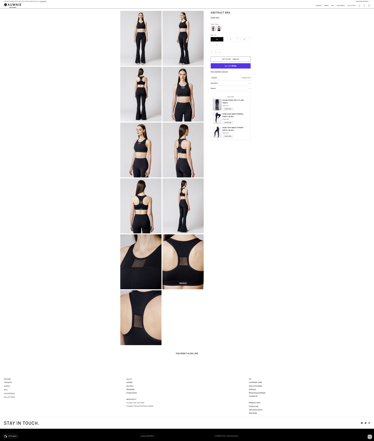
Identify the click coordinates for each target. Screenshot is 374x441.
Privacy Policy (131, 392)
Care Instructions (255, 409)
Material (213, 88)
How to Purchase (255, 386)
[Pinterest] (365, 423)
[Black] (214, 29)
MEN (5, 390)
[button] (326, 5)
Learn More (43, 1)
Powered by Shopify (232, 436)
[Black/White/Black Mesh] (219, 29)
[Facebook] (362, 423)
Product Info (253, 406)
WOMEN (7, 386)
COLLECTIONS (9, 397)
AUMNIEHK (219, 436)
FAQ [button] (250, 379)
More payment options (219, 71)
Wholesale (130, 389)
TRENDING (8, 382)
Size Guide (214, 77)
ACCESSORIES (9, 393)
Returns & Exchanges (257, 392)
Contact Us (253, 396)
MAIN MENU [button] (7, 379)
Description (214, 83)
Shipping (252, 389)
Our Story (130, 386)
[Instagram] (369, 423)
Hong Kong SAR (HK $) (362, 1)
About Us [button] (129, 379)
